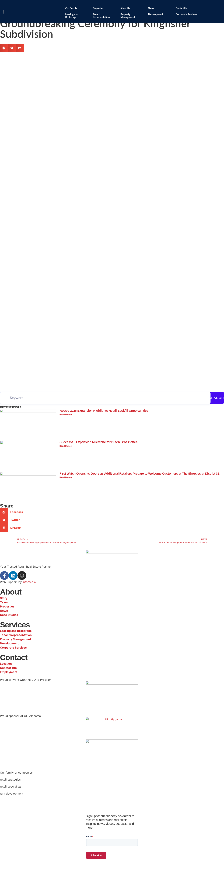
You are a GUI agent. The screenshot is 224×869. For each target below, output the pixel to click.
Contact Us (181, 8)
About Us (125, 8)
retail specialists (10, 786)
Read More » (65, 414)
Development (155, 14)
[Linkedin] (13, 575)
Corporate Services (186, 14)
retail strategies (10, 779)
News (151, 8)
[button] (4, 48)
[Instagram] (22, 575)
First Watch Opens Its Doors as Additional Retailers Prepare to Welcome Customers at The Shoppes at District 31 (139, 473)
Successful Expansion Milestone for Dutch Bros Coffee (98, 442)
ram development (11, 793)
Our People (71, 8)
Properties (98, 8)
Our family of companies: (16, 772)
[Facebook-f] (4, 575)
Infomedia (29, 582)
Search (216, 398)
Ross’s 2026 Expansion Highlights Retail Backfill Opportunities (103, 410)
